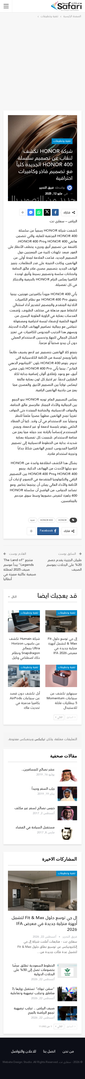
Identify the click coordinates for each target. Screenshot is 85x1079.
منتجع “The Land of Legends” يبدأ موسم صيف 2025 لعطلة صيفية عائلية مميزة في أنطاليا (19, 569)
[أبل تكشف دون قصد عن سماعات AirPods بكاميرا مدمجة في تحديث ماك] (24, 676)
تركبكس (39, 739)
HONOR (62, 520)
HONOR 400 (46, 520)
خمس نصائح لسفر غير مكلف (35, 808)
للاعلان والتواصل (23, 1051)
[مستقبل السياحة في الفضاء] (67, 832)
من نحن (68, 1051)
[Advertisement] (42, 63)
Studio (28, 1062)
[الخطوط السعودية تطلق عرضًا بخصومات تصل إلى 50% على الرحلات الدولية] (67, 970)
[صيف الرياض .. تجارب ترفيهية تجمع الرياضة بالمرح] (67, 1013)
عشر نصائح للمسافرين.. (38, 769)
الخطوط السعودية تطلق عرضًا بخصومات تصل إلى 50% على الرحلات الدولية (33, 970)
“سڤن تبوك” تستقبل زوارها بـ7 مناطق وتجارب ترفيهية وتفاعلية (32, 991)
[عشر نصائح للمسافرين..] (67, 774)
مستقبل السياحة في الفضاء (35, 827)
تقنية (32, 520)
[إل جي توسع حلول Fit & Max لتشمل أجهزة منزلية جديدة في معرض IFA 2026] (61, 621)
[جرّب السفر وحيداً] (67, 794)
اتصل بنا (49, 1051)
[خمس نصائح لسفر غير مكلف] (67, 813)
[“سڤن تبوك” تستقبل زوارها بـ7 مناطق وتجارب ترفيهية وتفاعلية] (67, 994)
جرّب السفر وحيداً (43, 788)
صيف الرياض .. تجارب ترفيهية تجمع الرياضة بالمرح (34, 1010)
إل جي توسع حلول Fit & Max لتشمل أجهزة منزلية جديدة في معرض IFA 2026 (44, 923)
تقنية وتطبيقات (62, 141)
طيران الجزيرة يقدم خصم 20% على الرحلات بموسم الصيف (64, 564)
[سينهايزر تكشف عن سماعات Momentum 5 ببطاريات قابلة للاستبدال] (61, 676)
